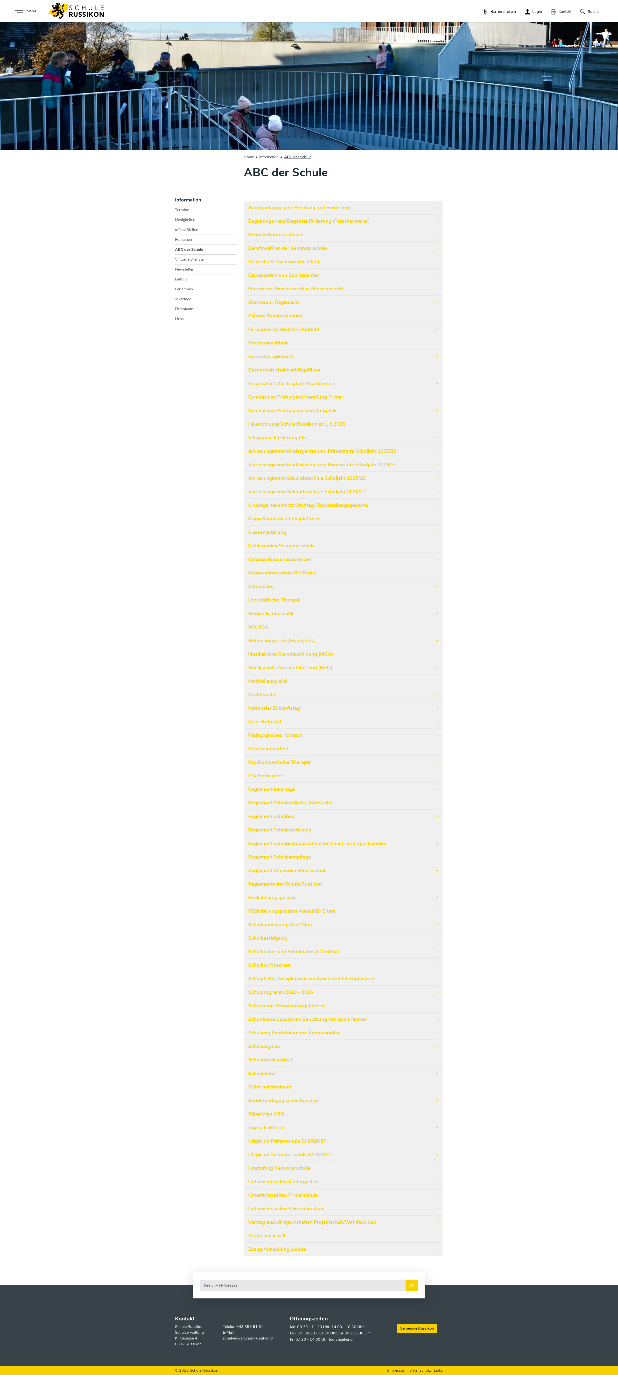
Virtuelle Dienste (189, 259)
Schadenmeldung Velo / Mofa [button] (281, 924)
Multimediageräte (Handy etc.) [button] (282, 640)
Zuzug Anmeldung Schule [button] (277, 1249)
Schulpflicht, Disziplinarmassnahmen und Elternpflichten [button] (311, 978)
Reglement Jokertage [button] (271, 789)
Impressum (397, 1370)
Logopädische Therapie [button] (274, 600)
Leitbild (181, 279)
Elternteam (184, 309)
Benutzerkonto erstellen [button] (275, 234)
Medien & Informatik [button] (271, 613)
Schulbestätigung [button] (268, 938)
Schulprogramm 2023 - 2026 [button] (280, 992)
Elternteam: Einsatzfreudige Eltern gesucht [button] (296, 289)
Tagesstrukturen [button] (266, 1127)
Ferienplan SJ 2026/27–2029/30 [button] (283, 329)
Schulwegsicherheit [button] (270, 1060)
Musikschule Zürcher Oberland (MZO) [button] (290, 667)
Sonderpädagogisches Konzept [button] (283, 1100)
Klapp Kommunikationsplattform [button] (284, 519)
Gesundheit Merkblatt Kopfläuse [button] (284, 370)
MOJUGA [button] (258, 627)
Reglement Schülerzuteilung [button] (279, 830)
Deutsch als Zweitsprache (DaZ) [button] (283, 261)
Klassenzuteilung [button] (267, 532)
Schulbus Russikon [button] (269, 965)
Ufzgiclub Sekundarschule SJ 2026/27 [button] (290, 1154)
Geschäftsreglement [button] (270, 356)
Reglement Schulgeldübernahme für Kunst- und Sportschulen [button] (317, 843)
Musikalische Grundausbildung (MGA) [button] (290, 654)
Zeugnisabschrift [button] (267, 1235)
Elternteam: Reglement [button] (273, 302)
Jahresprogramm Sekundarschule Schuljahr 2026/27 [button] (307, 491)
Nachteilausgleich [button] (268, 681)
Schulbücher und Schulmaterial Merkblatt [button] (294, 951)
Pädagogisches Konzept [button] (275, 735)
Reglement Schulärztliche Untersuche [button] (290, 803)
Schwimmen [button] (262, 1073)
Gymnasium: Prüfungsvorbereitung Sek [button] (292, 410)
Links (179, 319)
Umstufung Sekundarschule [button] (279, 1168)
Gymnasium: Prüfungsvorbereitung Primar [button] (295, 397)
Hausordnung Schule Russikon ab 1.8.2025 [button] (296, 424)
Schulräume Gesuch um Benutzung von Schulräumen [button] (308, 1019)
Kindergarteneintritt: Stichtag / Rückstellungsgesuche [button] (308, 505)
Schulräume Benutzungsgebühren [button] (286, 1006)
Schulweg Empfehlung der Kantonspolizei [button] (295, 1033)
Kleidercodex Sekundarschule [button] (281, 546)
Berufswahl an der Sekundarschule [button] (287, 248)
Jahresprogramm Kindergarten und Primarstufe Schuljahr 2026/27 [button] (322, 464)
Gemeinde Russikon (417, 1328)
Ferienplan (184, 289)
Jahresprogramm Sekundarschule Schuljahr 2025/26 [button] (307, 478)
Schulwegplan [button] (264, 1046)
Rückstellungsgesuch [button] (272, 897)
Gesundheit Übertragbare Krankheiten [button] (291, 383)
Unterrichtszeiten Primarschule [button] (283, 1195)
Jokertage (183, 299)
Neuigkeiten (185, 219)
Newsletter (184, 269)
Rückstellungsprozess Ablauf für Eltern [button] (292, 911)
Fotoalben (183, 239)
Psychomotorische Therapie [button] (279, 762)
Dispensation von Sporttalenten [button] (284, 275)
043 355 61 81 (249, 1326)
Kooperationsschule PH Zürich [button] (282, 573)
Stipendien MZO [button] (266, 1114)
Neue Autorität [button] (264, 721)
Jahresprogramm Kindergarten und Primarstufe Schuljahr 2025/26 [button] (322, 451)
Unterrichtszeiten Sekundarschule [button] (286, 1208)
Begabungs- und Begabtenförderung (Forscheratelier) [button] (309, 221)
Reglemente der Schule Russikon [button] (285, 884)
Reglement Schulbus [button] (271, 816)
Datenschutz (420, 1370)
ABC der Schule (189, 250)
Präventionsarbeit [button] (268, 748)
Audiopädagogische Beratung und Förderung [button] (299, 207)
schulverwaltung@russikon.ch (248, 1338)
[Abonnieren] (412, 1285)
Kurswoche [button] (261, 586)
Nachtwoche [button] (262, 694)
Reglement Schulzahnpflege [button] (279, 857)
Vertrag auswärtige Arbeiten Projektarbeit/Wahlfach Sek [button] (312, 1222)
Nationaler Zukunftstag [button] (274, 708)
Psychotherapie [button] (265, 776)
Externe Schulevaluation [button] (275, 316)
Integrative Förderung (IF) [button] (277, 437)
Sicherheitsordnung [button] (270, 1087)
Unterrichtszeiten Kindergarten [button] (283, 1181)
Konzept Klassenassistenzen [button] (280, 559)
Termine (182, 210)
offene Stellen (186, 229)
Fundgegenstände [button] (268, 343)
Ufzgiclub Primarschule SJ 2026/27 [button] (287, 1141)
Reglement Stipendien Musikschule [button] (287, 870)
